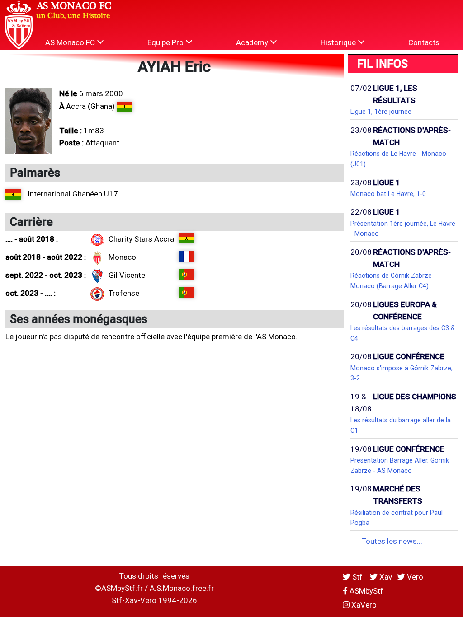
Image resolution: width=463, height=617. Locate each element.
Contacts (423, 42)
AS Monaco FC (71, 42)
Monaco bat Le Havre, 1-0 (388, 193)
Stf (357, 576)
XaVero (363, 604)
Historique (339, 42)
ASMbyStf (365, 590)
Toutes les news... (392, 541)
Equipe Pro (166, 42)
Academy (253, 42)
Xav (385, 576)
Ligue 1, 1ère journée (380, 111)
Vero (414, 576)
